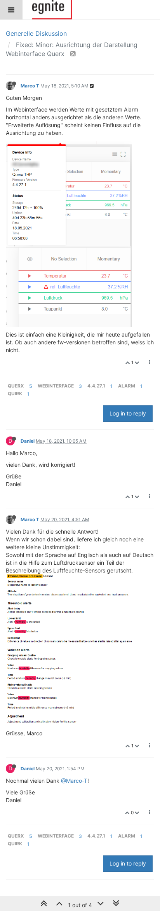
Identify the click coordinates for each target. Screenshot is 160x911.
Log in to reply (128, 413)
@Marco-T (74, 780)
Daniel (28, 441)
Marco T (30, 86)
